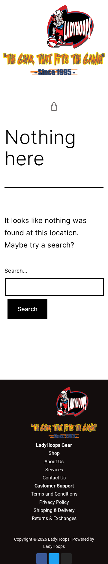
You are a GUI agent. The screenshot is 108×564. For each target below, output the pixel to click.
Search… (15, 271)
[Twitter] (54, 558)
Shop (54, 453)
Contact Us (54, 478)
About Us (54, 461)
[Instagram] (66, 558)
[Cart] (54, 107)
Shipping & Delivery (54, 510)
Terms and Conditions (54, 494)
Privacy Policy (54, 502)
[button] (54, 87)
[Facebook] (41, 558)
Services (54, 470)
